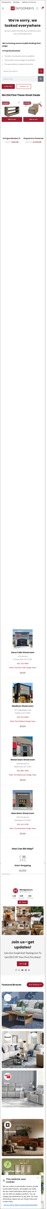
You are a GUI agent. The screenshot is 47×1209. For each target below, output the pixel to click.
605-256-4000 (23, 717)
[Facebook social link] (16, 969)
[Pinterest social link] (25, 969)
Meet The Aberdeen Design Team (22, 828)
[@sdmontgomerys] (15, 890)
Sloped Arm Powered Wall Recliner (33, 139)
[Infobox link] (23, 1009)
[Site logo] (22, 8)
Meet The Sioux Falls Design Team (22, 667)
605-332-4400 (23, 663)
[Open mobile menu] (3, 8)
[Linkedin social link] (29, 969)
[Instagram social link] (19, 969)
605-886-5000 (23, 770)
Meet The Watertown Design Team (22, 775)
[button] (12, 119)
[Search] (37, 8)
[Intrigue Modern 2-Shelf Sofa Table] (12, 109)
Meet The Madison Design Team (22, 721)
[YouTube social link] (22, 969)
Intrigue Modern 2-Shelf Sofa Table (12, 139)
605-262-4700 (23, 824)
